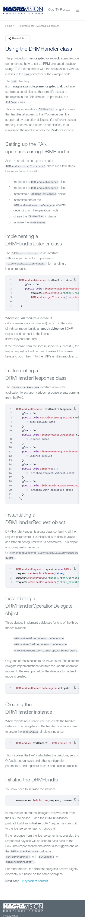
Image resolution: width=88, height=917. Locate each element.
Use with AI (18, 38)
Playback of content (34, 881)
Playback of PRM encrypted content (39, 26)
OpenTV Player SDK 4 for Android (59, 10)
